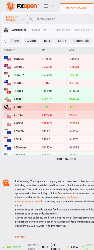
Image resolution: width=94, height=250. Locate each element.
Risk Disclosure (69, 197)
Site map (20, 236)
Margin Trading (76, 7)
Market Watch (12, 19)
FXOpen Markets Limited (28, 201)
